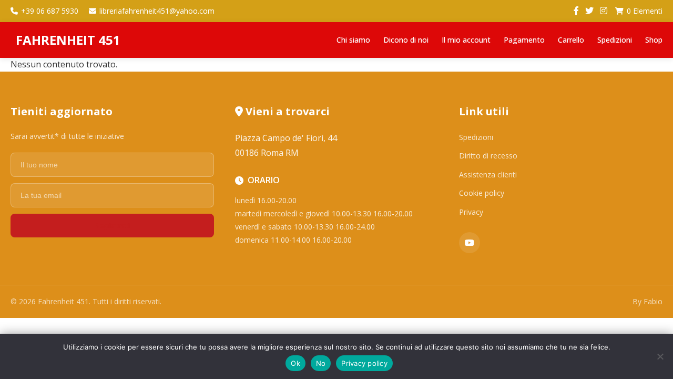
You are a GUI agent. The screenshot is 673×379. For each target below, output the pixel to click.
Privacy (471, 212)
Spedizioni (614, 40)
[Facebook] (576, 11)
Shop (653, 40)
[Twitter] (589, 11)
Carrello (571, 40)
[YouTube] (469, 242)
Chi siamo (353, 40)
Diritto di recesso (488, 156)
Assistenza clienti (488, 174)
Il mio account (466, 40)
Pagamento (524, 40)
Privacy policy (364, 363)
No (321, 363)
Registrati (112, 225)
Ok (295, 363)
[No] (660, 356)
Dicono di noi (406, 40)
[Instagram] (603, 11)
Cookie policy (481, 193)
